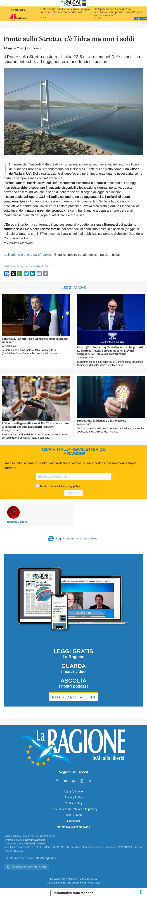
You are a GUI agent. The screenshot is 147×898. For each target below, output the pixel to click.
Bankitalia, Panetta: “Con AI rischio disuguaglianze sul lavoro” (35, 340)
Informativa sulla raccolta (73, 893)
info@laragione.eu (46, 858)
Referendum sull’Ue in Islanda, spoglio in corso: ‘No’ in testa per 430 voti (65, 11)
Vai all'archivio (73, 791)
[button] (5, 3)
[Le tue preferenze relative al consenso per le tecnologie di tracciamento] (140, 891)
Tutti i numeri (73, 815)
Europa (17, 266)
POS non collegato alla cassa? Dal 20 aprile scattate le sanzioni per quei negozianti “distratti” (35, 425)
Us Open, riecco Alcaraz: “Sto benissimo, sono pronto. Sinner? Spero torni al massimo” (118, 12)
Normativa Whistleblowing (73, 826)
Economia (34, 48)
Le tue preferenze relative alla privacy (73, 809)
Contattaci (73, 820)
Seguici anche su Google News (76, 538)
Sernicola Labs (92, 882)
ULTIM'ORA (18, 10)
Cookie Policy (73, 803)
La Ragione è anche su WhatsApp (28, 254)
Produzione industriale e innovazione (101, 420)
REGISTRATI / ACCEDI (73, 697)
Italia (47, 266)
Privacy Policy (74, 797)
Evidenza (32, 266)
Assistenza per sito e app (29, 866)
